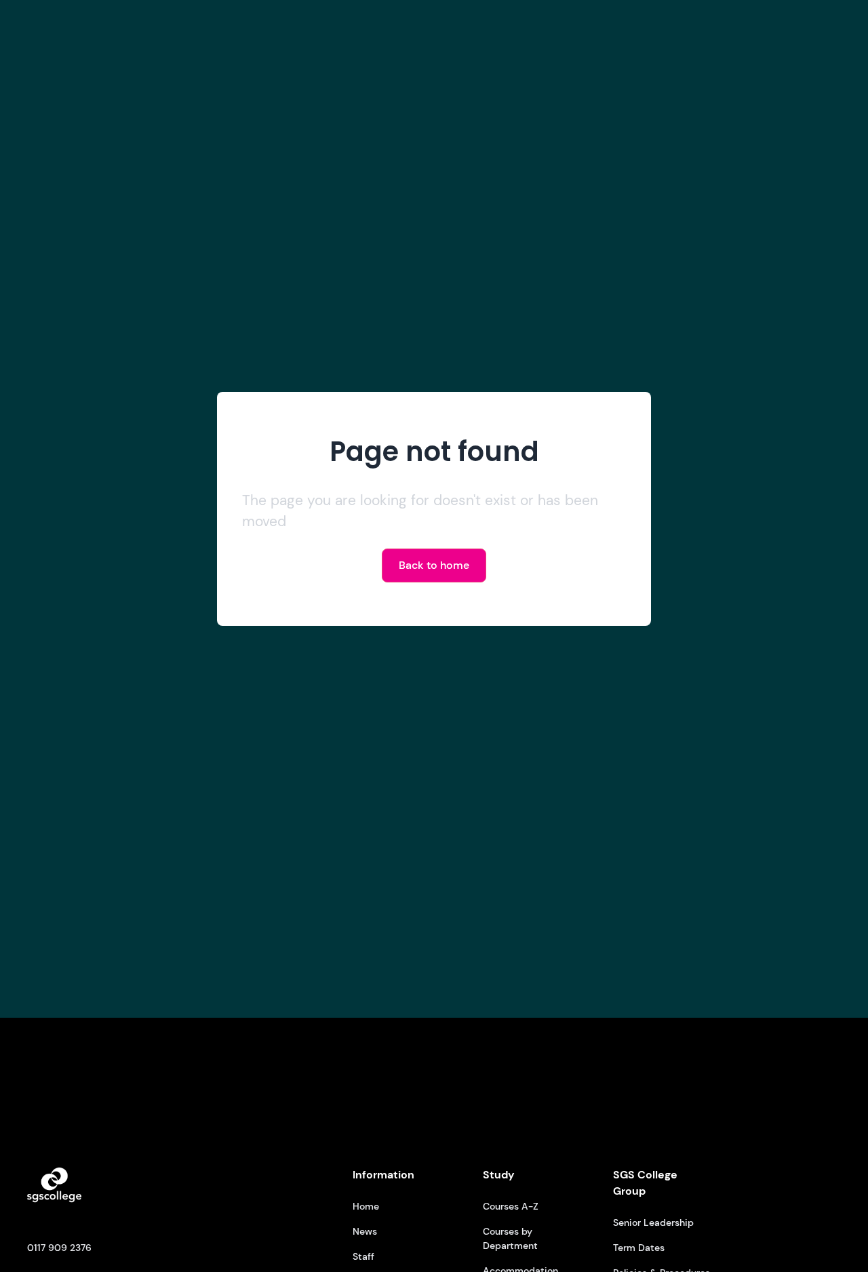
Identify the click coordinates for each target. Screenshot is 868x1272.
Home (366, 1206)
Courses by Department (510, 1238)
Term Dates (639, 1247)
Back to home (434, 565)
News (365, 1231)
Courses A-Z (510, 1206)
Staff (363, 1256)
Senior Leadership (653, 1222)
